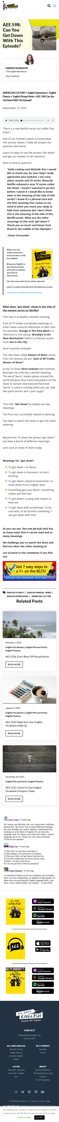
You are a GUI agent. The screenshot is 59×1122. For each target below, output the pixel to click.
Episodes (43, 1049)
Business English (16, 1056)
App (16, 1076)
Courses (43, 1076)
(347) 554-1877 (29, 1038)
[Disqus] (29, 849)
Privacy (34, 1101)
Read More (14, 664)
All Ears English (16, 1046)
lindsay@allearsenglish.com (29, 1035)
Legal (48, 1101)
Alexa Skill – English (16, 1073)
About (43, 1066)
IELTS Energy (43, 1046)
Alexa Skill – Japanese (16, 1070)
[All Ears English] (29, 1015)
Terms (41, 1101)
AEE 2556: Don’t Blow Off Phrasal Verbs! (27, 656)
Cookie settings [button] (23, 1117)
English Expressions (37, 92)
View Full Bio (11, 76)
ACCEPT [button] (39, 1117)
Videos (16, 1059)
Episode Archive (16, 1049)
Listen (16, 1066)
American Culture (14, 92)
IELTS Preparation (43, 1080)
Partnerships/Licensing (43, 1073)
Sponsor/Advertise (42, 1070)
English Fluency (15, 592)
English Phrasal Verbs (23, 96)
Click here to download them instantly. (24, 292)
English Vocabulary (15, 647)
